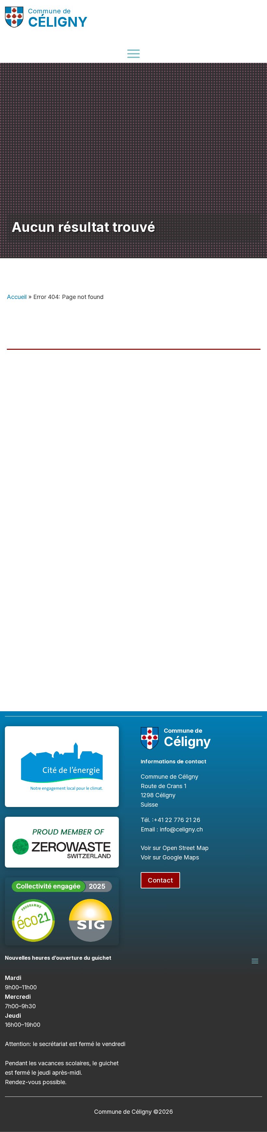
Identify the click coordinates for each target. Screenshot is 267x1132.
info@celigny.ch (181, 829)
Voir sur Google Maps (170, 857)
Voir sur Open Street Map (175, 847)
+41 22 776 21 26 (177, 819)
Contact (160, 880)
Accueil (17, 296)
